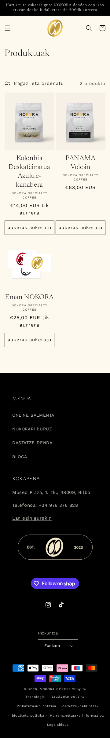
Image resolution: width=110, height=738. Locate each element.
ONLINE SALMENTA (33, 415)
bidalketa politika (28, 716)
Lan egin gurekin (32, 518)
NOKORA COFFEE (55, 689)
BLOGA (19, 456)
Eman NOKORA (29, 297)
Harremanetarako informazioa (77, 716)
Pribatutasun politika (36, 706)
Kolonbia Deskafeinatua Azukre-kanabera (29, 172)
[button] (7, 28)
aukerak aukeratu (29, 227)
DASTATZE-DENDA (32, 442)
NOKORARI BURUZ (32, 428)
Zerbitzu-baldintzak (80, 706)
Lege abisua (58, 725)
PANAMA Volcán (80, 163)
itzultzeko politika (68, 697)
